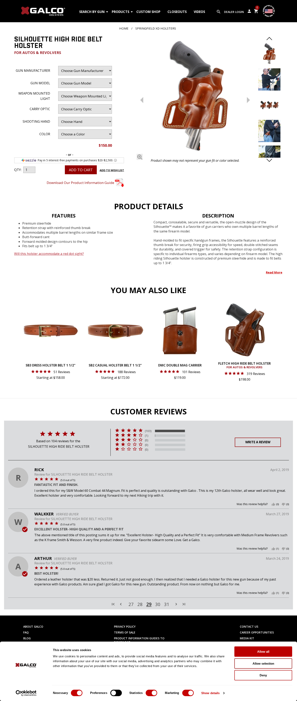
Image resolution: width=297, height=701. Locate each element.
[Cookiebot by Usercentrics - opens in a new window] (26, 693)
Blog (27, 638)
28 (140, 604)
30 (157, 604)
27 (131, 604)
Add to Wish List (112, 170)
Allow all (263, 651)
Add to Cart (81, 169)
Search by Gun (92, 12)
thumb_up (273, 504)
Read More (274, 272)
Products (120, 12)
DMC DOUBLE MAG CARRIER (180, 365)
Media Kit (247, 638)
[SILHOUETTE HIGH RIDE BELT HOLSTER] (195, 96)
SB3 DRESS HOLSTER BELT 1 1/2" (51, 365)
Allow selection (263, 663)
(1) (146, 435)
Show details (210, 693)
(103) (148, 431)
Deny (263, 675)
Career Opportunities (257, 632)
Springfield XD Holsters (155, 28)
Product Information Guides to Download (139, 640)
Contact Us (249, 626)
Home (123, 28)
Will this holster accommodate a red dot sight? (49, 253)
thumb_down (283, 504)
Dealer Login (234, 12)
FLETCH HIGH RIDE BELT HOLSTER (244, 365)
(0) (146, 440)
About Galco (33, 626)
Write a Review (257, 442)
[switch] (116, 693)
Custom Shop (148, 12)
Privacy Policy (125, 626)
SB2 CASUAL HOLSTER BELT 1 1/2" (115, 365)
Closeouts (177, 12)
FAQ (26, 632)
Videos (199, 12)
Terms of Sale (124, 632)
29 (149, 604)
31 (166, 604)
